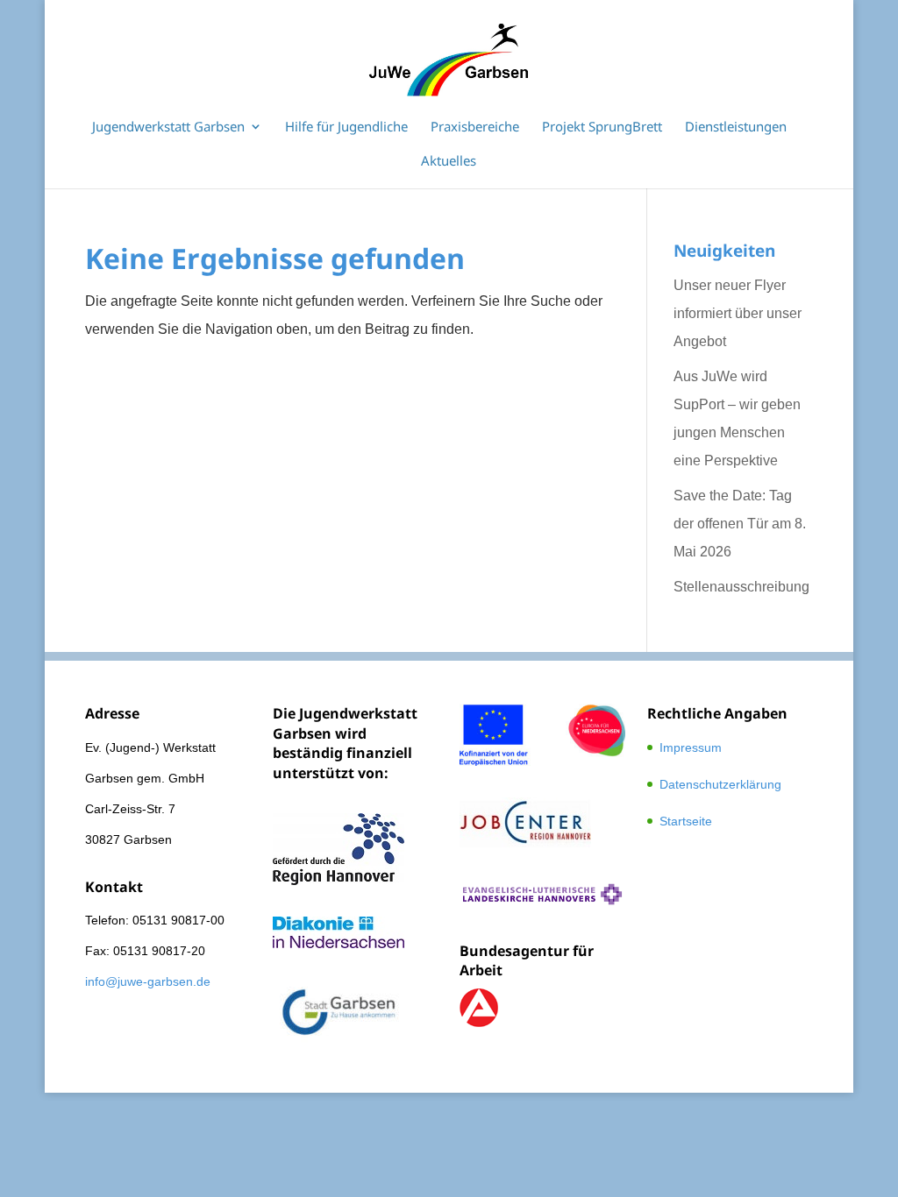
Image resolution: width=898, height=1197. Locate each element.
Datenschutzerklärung (720, 784)
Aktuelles (448, 161)
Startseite (685, 821)
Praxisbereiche (475, 127)
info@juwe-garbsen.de (147, 981)
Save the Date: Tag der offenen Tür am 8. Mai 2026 (740, 523)
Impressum (690, 747)
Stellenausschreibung (741, 586)
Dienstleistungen (736, 127)
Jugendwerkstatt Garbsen (168, 127)
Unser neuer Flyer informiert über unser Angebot (738, 313)
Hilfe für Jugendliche (346, 127)
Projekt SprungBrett (602, 127)
